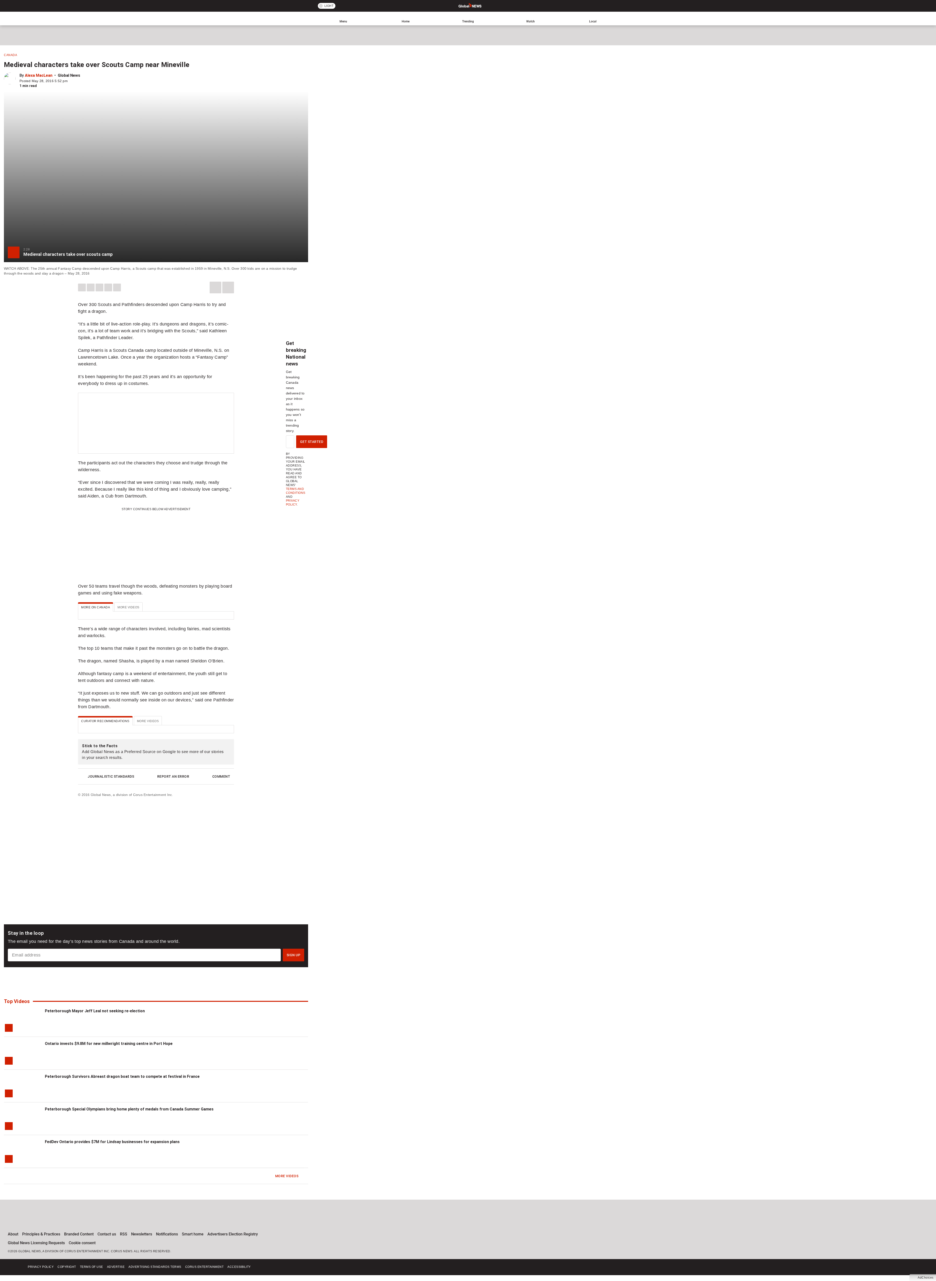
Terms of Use (91, 1267)
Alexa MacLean (38, 75)
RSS (123, 1234)
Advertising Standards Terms (154, 1267)
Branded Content (79, 1234)
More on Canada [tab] (95, 607)
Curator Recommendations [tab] (105, 721)
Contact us (107, 1234)
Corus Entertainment (204, 1267)
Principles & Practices (41, 1234)
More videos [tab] (128, 607)
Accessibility (239, 1267)
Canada (10, 55)
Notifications (167, 1234)
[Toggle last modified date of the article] (71, 80)
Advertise (116, 1267)
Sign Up (294, 955)
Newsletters (141, 1234)
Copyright (67, 1267)
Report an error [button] (173, 776)
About (13, 1234)
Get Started (311, 442)
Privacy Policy (41, 1267)
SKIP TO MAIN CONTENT (90, 3)
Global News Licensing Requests (36, 1243)
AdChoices (926, 1277)
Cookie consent (82, 1243)
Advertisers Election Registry (232, 1234)
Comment (221, 776)
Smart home (193, 1234)
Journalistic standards (111, 776)
